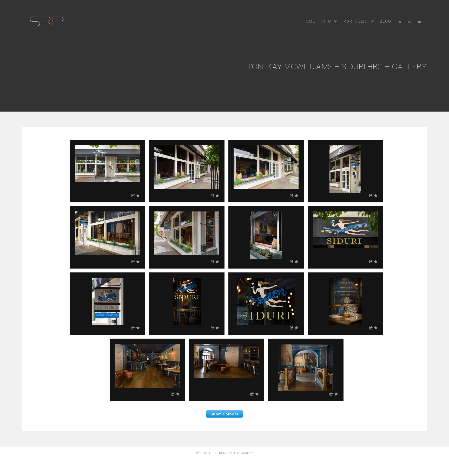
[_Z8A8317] (186, 301)
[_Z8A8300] (266, 169)
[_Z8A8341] (345, 169)
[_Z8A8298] (186, 235)
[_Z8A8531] (266, 301)
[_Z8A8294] (186, 169)
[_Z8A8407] (266, 235)
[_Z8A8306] (345, 235)
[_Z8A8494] (345, 301)
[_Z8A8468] (147, 367)
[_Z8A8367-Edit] (107, 235)
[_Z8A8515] (107, 301)
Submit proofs (224, 413)
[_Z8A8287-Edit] (107, 169)
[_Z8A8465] (226, 367)
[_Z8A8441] (305, 367)
